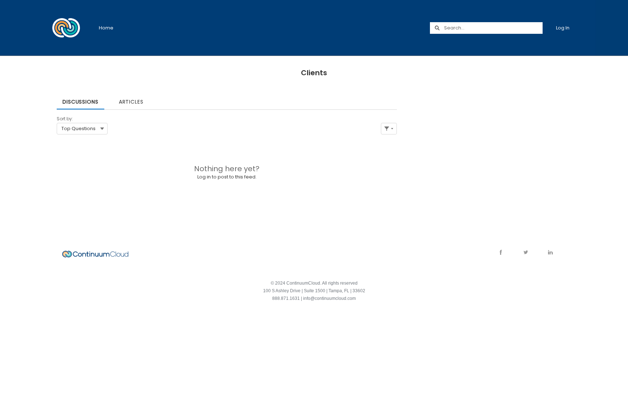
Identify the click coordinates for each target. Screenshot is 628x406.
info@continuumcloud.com (329, 298)
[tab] (80, 99)
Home (106, 27)
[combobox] (493, 28)
